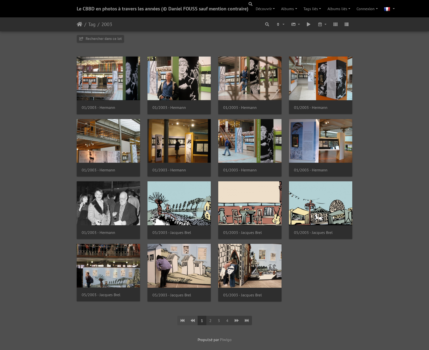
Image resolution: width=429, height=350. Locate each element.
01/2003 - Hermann (98, 107)
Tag (92, 24)
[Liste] (346, 24)
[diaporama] (309, 24)
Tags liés (310, 8)
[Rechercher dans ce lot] (267, 24)
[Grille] (335, 24)
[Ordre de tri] (280, 24)
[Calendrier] (322, 24)
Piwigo (226, 339)
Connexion (366, 8)
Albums (287, 8)
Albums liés (337, 8)
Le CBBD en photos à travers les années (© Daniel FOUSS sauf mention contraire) (163, 8)
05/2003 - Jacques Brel (171, 232)
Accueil (79, 24)
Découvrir (264, 8)
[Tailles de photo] (295, 24)
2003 (106, 24)
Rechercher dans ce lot (103, 38)
